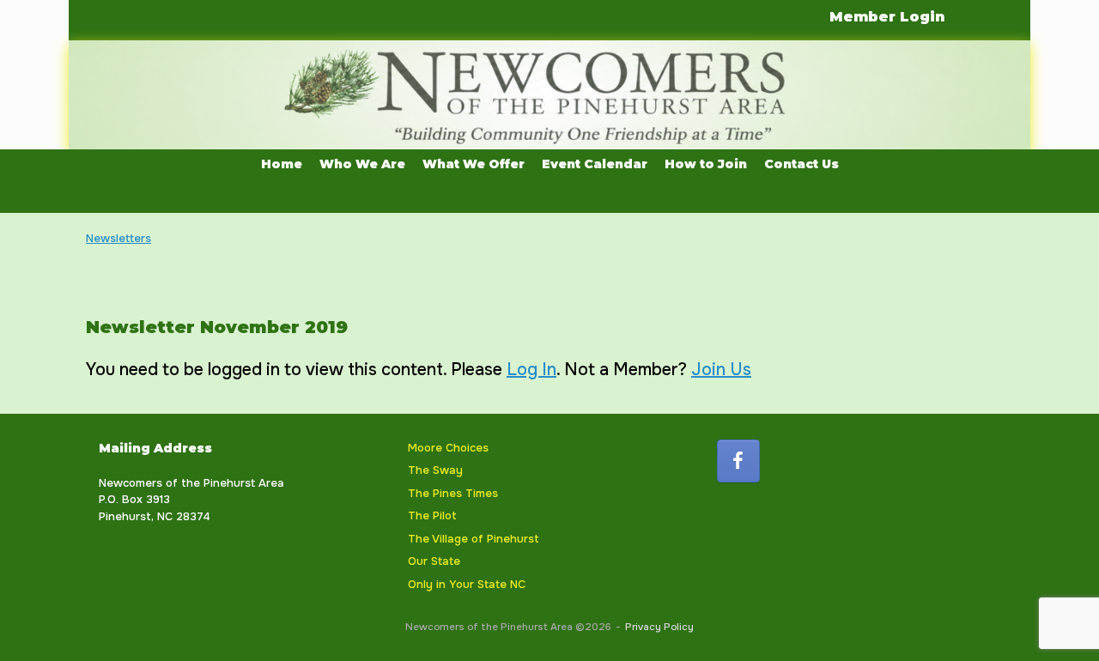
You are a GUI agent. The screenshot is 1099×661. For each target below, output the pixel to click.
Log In (531, 369)
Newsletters (118, 238)
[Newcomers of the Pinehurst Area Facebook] (738, 461)
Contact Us (801, 164)
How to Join (706, 164)
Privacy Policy (659, 627)
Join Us (721, 369)
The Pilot (432, 515)
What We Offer (473, 164)
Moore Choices (448, 447)
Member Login (886, 17)
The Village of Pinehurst (473, 538)
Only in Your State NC (466, 584)
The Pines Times (453, 493)
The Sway (435, 470)
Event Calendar (594, 164)
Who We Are (362, 164)
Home (281, 164)
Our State (434, 561)
